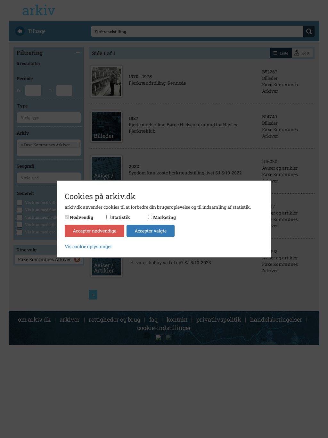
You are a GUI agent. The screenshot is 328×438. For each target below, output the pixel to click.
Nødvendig (81, 217)
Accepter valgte (151, 231)
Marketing (164, 217)
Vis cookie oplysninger (88, 246)
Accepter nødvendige (94, 231)
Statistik (120, 217)
